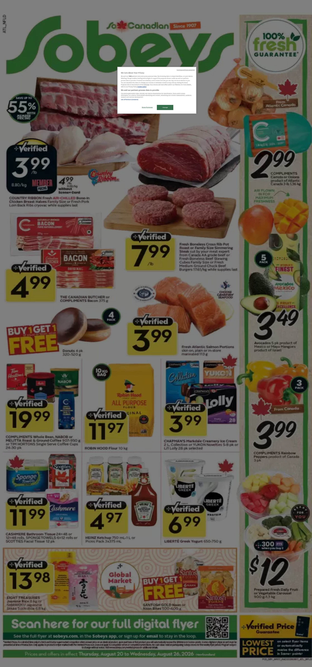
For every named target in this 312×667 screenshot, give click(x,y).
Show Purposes (147, 107)
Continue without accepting (186, 70)
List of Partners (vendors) (129, 99)
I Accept (165, 107)
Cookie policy (141, 87)
